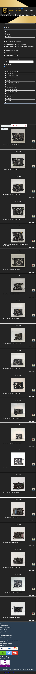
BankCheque (15, 653)
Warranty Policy (4, 629)
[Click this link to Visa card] (9, 649)
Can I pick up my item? (6, 637)
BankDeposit (3, 653)
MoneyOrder (9, 653)
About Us (2, 624)
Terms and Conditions (5, 627)
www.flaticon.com (14, 672)
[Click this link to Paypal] (3, 649)
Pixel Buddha (7, 672)
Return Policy (3, 631)
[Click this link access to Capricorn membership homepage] (5, 666)
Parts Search (28, 11)
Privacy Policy (4, 625)
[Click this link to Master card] (15, 649)
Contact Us (3, 633)
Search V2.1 (30, 15)
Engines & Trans (18, 15)
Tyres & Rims (6, 15)
